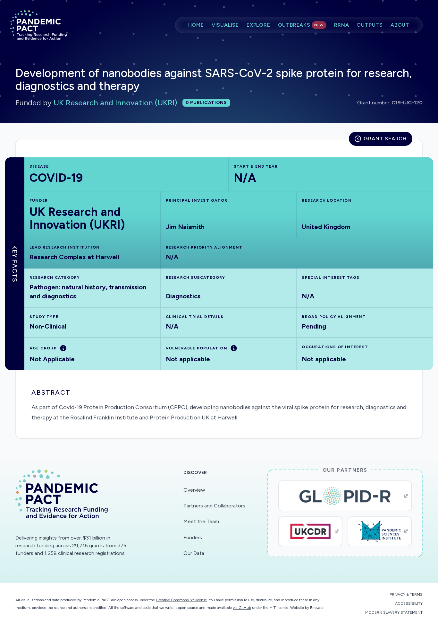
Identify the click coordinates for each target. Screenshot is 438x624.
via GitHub (242, 607)
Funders (192, 537)
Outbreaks (301, 25)
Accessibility (409, 603)
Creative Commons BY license (181, 600)
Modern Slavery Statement (394, 612)
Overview (194, 490)
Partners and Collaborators (214, 506)
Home (196, 25)
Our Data (193, 553)
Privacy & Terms (406, 594)
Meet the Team (201, 521)
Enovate (317, 607)
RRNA (341, 25)
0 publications (206, 102)
